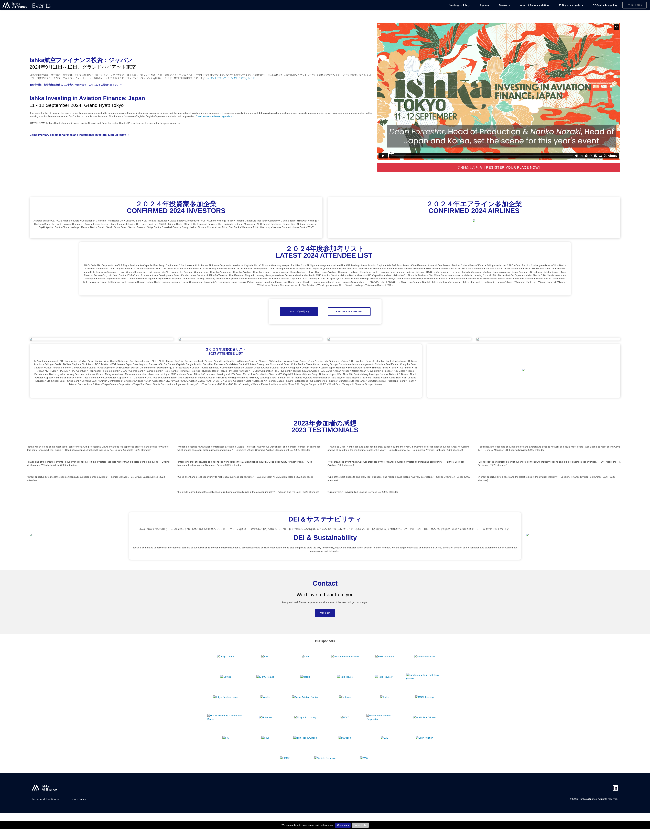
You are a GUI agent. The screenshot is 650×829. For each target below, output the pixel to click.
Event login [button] (634, 5)
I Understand (343, 825)
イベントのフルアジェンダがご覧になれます (231, 78)
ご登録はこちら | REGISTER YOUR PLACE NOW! (499, 167)
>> (231, 116)
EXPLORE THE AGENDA (349, 311)
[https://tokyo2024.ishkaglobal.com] (27, 5)
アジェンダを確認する (299, 311)
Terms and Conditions (45, 799)
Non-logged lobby (459, 5)
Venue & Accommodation (534, 5)
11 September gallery (571, 5)
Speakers (504, 5)
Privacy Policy (360, 825)
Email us (325, 613)
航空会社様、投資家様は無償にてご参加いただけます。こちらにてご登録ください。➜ (76, 84)
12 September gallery (605, 5)
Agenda (484, 5)
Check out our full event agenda (213, 116)
